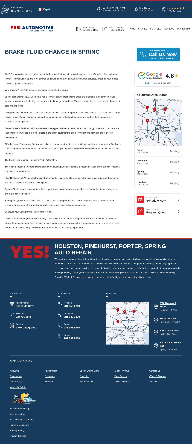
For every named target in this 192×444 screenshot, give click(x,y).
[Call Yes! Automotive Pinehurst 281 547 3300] (79, 315)
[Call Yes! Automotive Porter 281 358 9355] (79, 326)
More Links (184, 28)
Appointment (17, 7)
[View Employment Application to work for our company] (143, 9)
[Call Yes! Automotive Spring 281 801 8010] (79, 337)
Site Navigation (17, 414)
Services (155, 28)
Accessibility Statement (21, 419)
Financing (84, 376)
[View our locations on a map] (127, 323)
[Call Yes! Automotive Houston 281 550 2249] (79, 305)
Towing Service (121, 381)
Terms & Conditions (19, 425)
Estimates (50, 376)
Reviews (169, 28)
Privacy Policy (17, 430)
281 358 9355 (142, 153)
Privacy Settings (18, 436)
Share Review (86, 381)
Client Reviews (121, 370)
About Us (14, 370)
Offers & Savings (157, 376)
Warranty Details (18, 387)
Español (48, 9)
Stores (142, 28)
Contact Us (154, 370)
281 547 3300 (142, 163)
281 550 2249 (142, 185)
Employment (16, 376)
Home (132, 28)
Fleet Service (120, 376)
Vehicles (153, 381)
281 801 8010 (142, 174)
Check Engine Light (89, 370)
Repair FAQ (15, 381)
